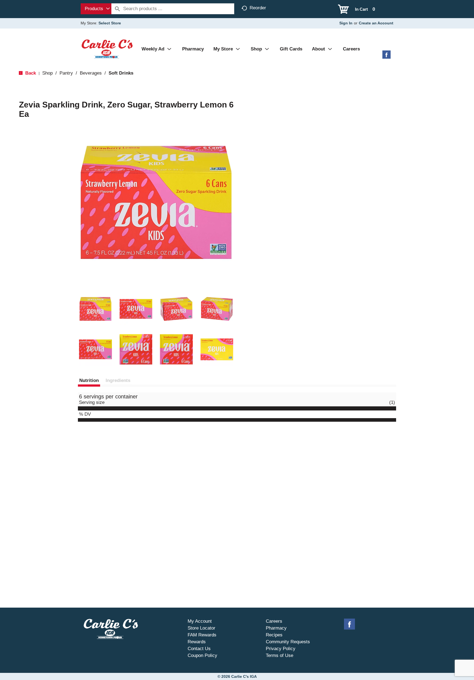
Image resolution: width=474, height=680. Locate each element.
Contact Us (199, 648)
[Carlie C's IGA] (107, 48)
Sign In (345, 23)
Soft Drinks (121, 73)
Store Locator (201, 628)
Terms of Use (279, 655)
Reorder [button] (258, 7)
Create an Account (376, 23)
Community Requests (288, 641)
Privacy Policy (280, 648)
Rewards (197, 641)
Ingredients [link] (118, 380)
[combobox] (96, 8)
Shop (47, 73)
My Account (200, 621)
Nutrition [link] (89, 380)
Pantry (66, 73)
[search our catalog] (117, 8)
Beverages (91, 73)
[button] (95, 309)
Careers (274, 621)
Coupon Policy (202, 655)
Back (30, 73)
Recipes (274, 635)
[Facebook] (386, 56)
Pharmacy (276, 628)
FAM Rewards (202, 635)
